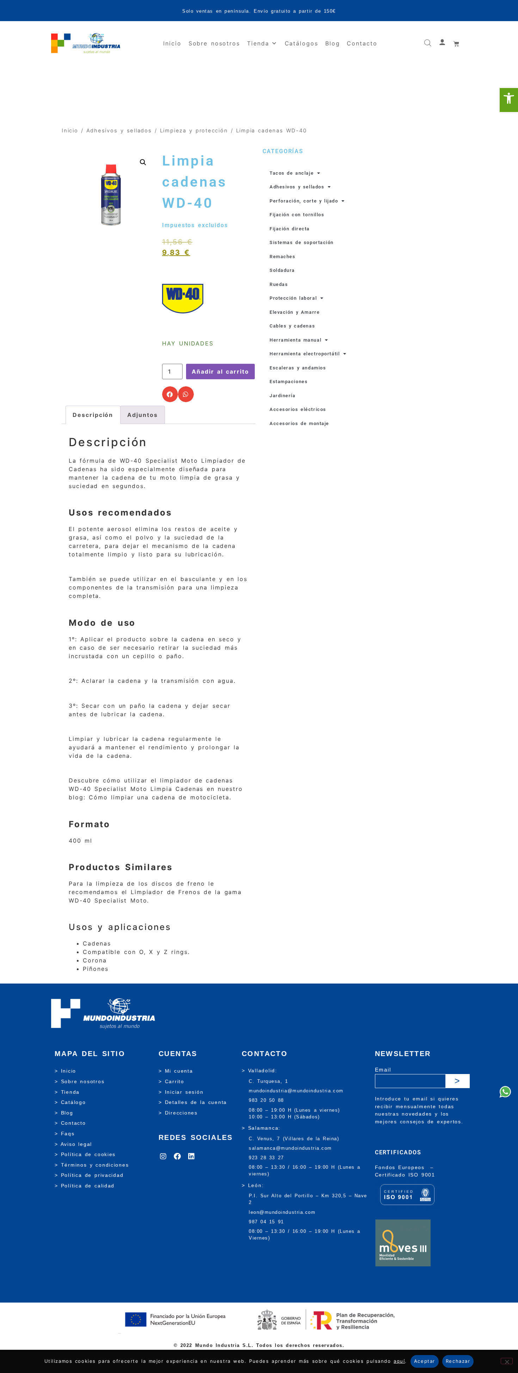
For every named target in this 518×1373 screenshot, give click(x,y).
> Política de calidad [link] (85, 1185)
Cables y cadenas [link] (292, 326)
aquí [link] (399, 1361)
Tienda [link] (258, 43)
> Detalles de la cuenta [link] (193, 1102)
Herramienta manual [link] (295, 340)
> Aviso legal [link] (73, 1144)
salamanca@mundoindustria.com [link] (290, 1148)
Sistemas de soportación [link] (302, 242)
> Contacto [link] (70, 1123)
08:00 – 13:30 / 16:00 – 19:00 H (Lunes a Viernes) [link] (304, 1235)
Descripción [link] (93, 414)
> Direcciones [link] (178, 1113)
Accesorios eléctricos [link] (298, 409)
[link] (509, 100)
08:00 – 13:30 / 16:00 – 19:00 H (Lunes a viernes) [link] (304, 1171)
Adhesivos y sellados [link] (119, 130)
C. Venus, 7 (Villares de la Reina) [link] (294, 1138)
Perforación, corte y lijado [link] (304, 201)
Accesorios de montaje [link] (299, 423)
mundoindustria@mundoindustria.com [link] (296, 1090)
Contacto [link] (362, 43)
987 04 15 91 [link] (266, 1221)
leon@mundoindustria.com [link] (282, 1212)
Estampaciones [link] (289, 381)
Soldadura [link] (282, 270)
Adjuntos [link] (142, 414)
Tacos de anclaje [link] (292, 173)
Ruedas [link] (279, 284)
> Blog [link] (64, 1113)
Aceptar (424, 1361)
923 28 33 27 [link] (266, 1157)
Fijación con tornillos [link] (297, 214)
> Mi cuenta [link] (176, 1071)
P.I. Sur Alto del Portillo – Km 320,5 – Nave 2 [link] (308, 1199)
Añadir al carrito (220, 371)
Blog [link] (332, 43)
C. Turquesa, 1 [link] (268, 1081)
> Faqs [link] (65, 1133)
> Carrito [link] (171, 1081)
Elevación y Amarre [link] (295, 312)
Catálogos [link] (301, 43)
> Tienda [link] (67, 1092)
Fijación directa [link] (290, 228)
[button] (170, 394)
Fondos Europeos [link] (401, 1167)
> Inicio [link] (65, 1071)
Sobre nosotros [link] (214, 43)
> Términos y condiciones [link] (92, 1165)
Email (383, 1070)
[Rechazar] (507, 1361)
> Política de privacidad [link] (89, 1175)
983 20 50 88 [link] (266, 1100)
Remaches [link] (282, 256)
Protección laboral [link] (293, 298)
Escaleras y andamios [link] (298, 367)
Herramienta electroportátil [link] (305, 353)
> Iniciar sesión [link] (181, 1092)
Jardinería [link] (283, 395)
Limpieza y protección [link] (194, 130)
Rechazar (458, 1361)
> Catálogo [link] (70, 1102)
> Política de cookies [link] (85, 1154)
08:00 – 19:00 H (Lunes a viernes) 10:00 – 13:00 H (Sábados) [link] (294, 1113)
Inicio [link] (172, 43)
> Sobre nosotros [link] (79, 1081)
